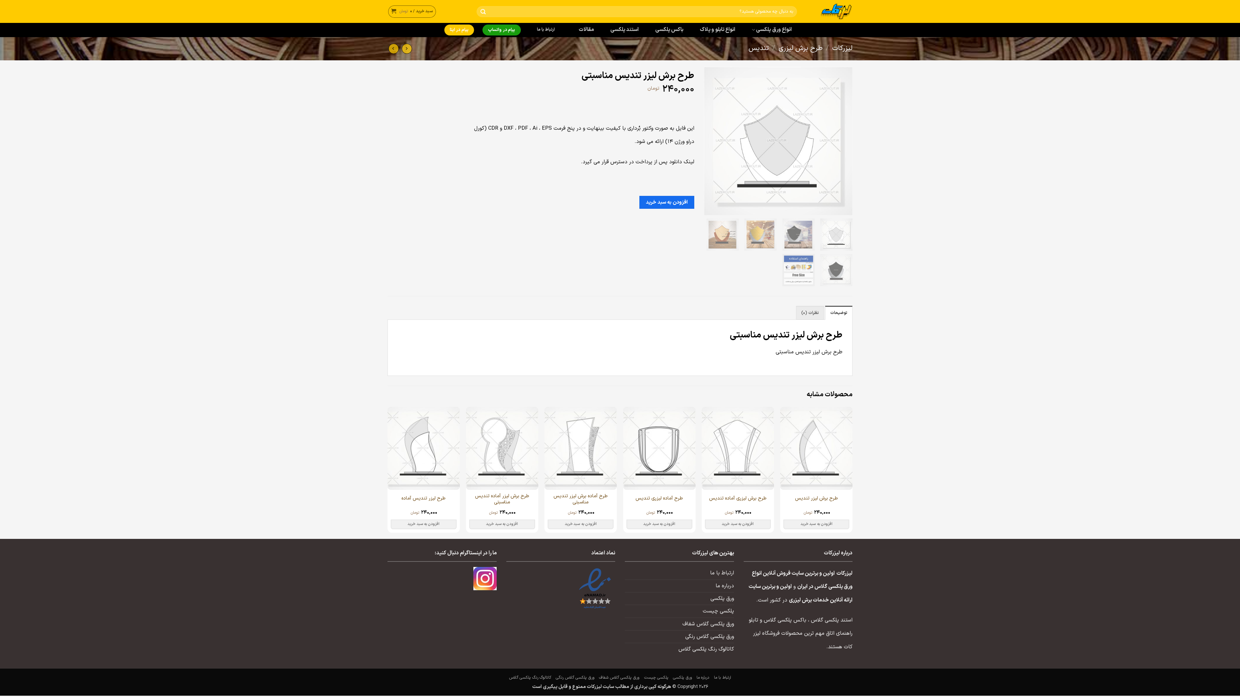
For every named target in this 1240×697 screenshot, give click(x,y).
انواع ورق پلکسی (774, 30)
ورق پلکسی (722, 598)
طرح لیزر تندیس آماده (423, 498)
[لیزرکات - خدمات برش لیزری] (829, 11)
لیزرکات (842, 48)
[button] (412, 11)
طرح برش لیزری (800, 48)
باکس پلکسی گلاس (785, 620)
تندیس (759, 48)
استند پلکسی (624, 30)
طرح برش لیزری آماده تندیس (738, 498)
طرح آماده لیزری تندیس (659, 498)
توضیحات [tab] (838, 313)
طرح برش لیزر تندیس (816, 498)
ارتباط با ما (546, 29)
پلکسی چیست (718, 611)
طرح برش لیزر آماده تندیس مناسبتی (502, 499)
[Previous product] (393, 49)
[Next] (388, 472)
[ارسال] (483, 11)
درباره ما (725, 586)
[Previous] (852, 472)
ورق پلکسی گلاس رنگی (709, 637)
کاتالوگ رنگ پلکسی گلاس (706, 649)
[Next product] (407, 49)
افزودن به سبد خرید (666, 202)
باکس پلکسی (669, 30)
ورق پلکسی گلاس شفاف (708, 624)
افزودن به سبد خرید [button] (816, 524)
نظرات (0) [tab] (810, 313)
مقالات (586, 30)
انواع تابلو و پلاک (717, 30)
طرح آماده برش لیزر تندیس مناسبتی (580, 499)
